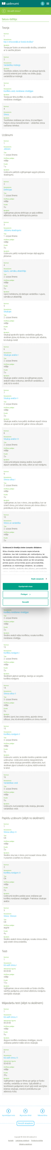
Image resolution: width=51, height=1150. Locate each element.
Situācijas (7, 311)
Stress (6, 114)
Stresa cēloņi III (10, 832)
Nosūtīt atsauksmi (25, 1123)
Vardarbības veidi (11, 783)
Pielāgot (24, 594)
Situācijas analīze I (11, 355)
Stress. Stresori (10, 916)
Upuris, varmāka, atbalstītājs (15, 271)
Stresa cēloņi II (10, 693)
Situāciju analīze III (11, 439)
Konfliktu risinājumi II (12, 734)
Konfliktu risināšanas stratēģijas (16, 612)
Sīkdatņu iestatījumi (25, 1144)
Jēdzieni (7, 149)
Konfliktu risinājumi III (12, 872)
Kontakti (11, 1140)
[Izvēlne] (48, 3)
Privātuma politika (37, 1140)
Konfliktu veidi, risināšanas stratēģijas (18, 91)
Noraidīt (25, 602)
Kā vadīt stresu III (11, 1057)
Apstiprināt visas (25, 586)
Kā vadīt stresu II (10, 1017)
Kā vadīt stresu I (10, 965)
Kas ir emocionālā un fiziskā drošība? (18, 42)
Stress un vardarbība (12, 523)
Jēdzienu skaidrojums (12, 230)
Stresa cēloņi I (9, 479)
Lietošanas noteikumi (22, 1140)
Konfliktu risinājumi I (11, 653)
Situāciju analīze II (11, 398)
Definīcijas (8, 189)
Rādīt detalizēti (37, 579)
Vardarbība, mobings (12, 65)
